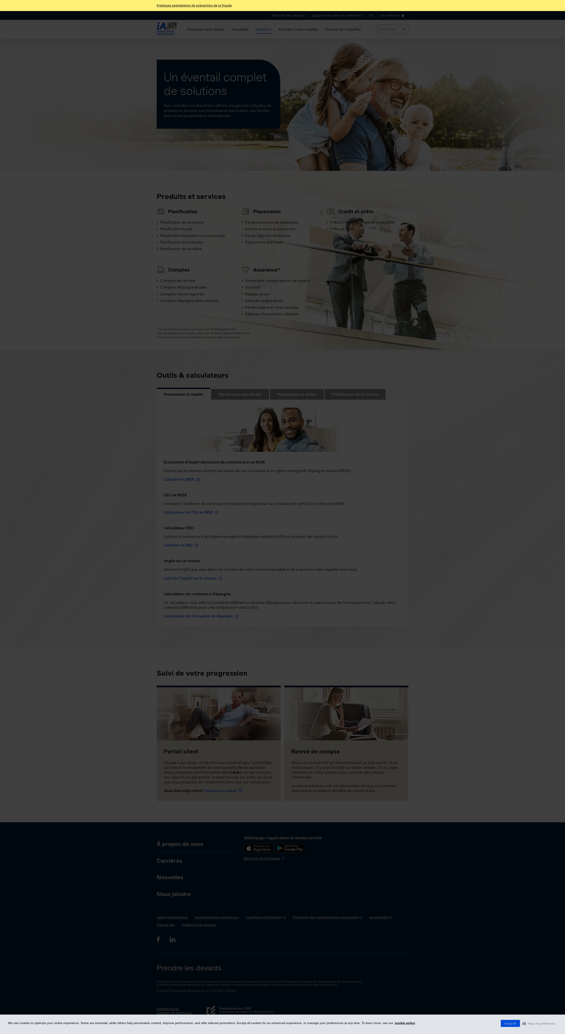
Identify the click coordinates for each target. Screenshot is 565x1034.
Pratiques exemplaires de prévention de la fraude (194, 6)
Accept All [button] (510, 1023)
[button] (539, 1023)
